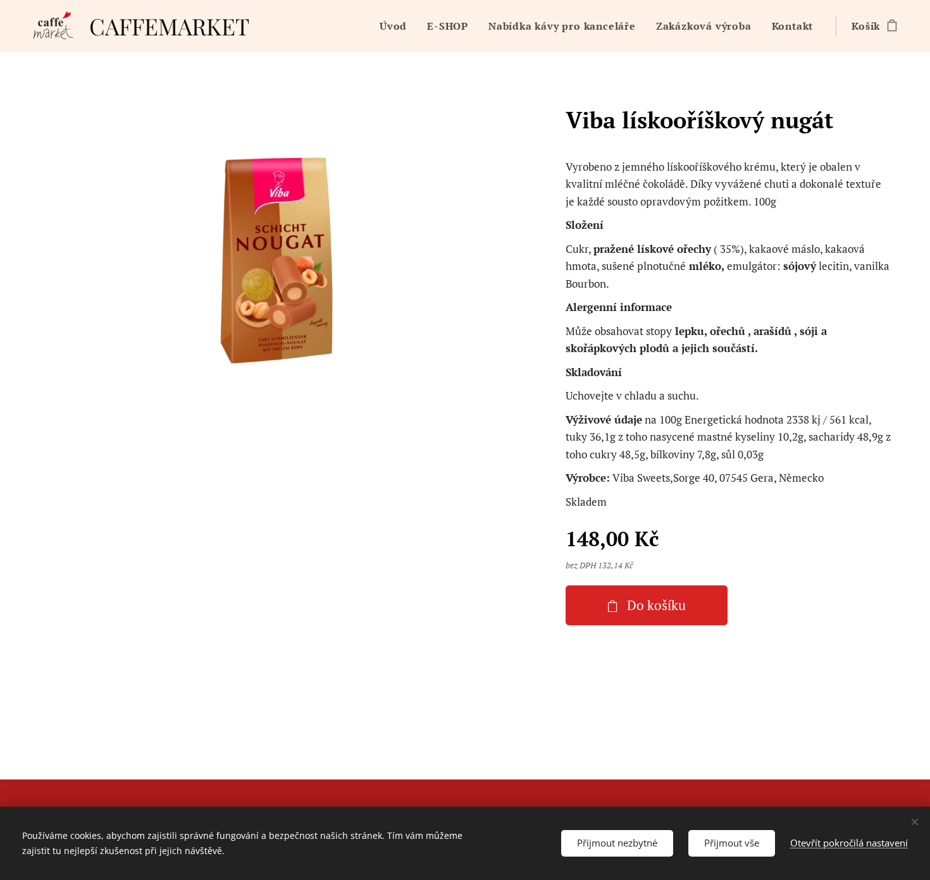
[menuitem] (396, 26)
